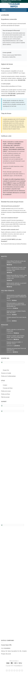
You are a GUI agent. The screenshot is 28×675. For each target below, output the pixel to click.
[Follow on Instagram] (9, 670)
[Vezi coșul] (26, 5)
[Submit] (25, 10)
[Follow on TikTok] (12, 670)
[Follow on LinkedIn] (22, 670)
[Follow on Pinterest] (19, 670)
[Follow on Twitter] (17, 670)
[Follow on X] (14, 670)
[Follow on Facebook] (7, 670)
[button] (2, 5)
